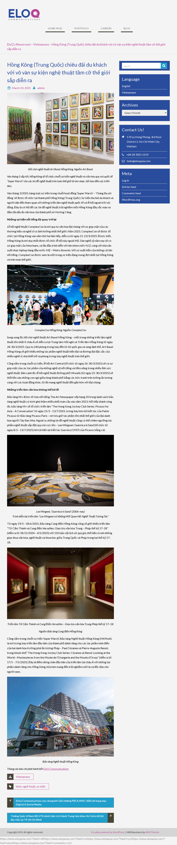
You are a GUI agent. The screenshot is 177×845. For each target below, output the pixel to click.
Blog (127, 28)
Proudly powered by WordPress (108, 832)
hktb (19, 786)
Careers (106, 28)
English (126, 86)
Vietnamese (23, 776)
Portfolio (81, 28)
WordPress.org (131, 199)
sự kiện (40, 786)
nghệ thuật (29, 786)
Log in (125, 180)
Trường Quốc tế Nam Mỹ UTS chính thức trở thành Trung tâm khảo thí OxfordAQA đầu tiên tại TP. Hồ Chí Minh (57, 818)
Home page (55, 28)
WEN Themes (152, 832)
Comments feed (131, 193)
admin (41, 88)
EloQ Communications (56, 768)
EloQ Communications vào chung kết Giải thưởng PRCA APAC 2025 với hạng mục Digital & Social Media (61, 802)
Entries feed (129, 186)
